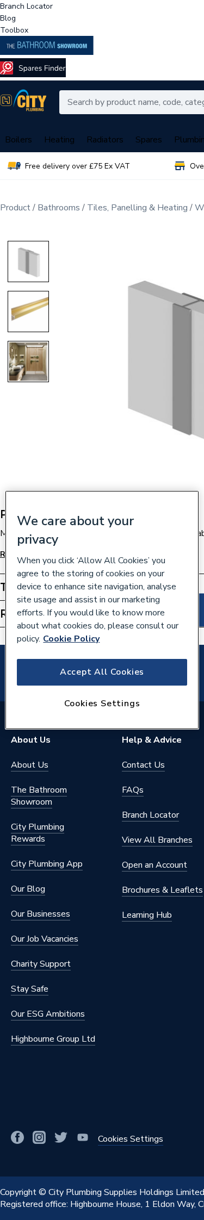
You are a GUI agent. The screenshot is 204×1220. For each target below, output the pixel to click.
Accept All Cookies (102, 672)
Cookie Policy (71, 639)
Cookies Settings (102, 703)
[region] (102, 610)
